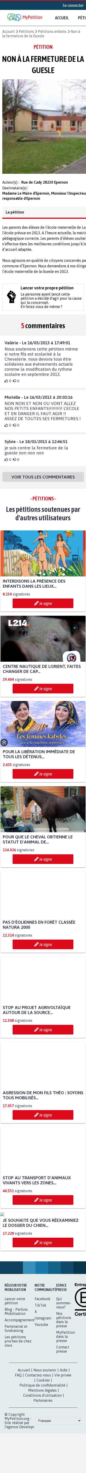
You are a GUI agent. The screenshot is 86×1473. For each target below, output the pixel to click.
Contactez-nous (38, 1422)
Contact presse (62, 1396)
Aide (63, 1417)
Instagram (43, 1365)
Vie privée (62, 1422)
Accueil (62, 17)
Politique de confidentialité (42, 1432)
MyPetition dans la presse (65, 1383)
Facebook (42, 1346)
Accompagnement (20, 1367)
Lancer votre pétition (15, 1348)
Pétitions (26, 31)
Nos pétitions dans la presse (63, 1366)
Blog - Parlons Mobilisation (16, 1358)
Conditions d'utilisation (42, 1442)
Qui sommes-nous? (63, 1350)
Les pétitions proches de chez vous (18, 1388)
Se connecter (73, 5)
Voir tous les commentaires (43, 481)
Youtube (41, 1371)
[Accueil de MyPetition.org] (25, 18)
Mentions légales (42, 1437)
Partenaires (43, 1447)
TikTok (40, 1352)
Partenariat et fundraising (16, 1375)
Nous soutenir (44, 1417)
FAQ (18, 1422)
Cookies (43, 1427)
